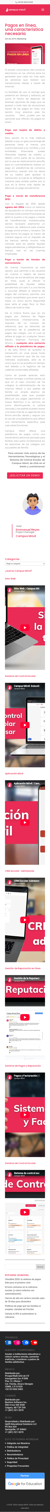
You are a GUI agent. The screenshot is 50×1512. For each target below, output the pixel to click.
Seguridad (12, 1462)
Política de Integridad (17, 1447)
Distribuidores (14, 1450)
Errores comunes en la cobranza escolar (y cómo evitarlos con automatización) (21, 1290)
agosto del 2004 (14, 207)
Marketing (21, 39)
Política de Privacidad (17, 1458)
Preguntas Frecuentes (18, 1466)
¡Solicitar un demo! (25, 475)
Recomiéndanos (15, 1454)
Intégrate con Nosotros (18, 1443)
